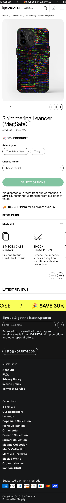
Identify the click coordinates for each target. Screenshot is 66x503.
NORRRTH (30, 496)
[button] (45, 8)
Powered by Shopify (13, 499)
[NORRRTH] (20, 8)
